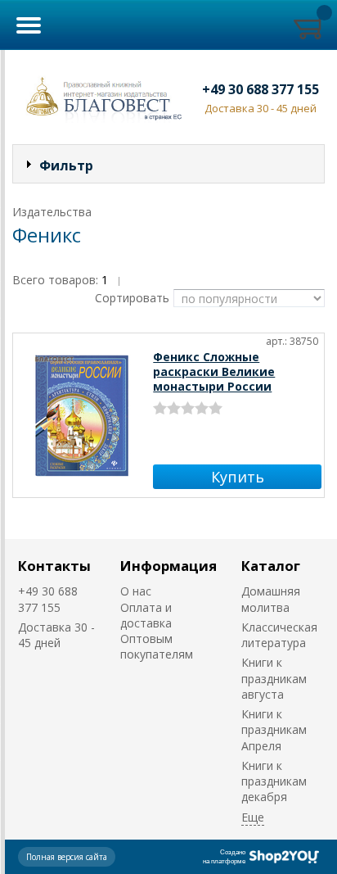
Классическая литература (279, 634)
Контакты (54, 565)
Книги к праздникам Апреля (274, 730)
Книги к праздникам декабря (274, 781)
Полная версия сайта (66, 857)
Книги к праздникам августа (274, 678)
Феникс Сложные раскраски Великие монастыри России (214, 371)
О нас (135, 591)
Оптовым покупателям (156, 646)
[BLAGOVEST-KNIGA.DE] (100, 97)
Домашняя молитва (270, 598)
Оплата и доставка (146, 615)
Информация (168, 565)
